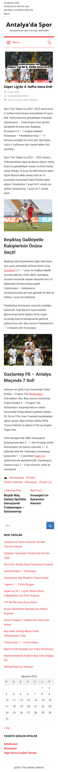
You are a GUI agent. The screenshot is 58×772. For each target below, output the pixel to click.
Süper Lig (39, 455)
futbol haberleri (14, 482)
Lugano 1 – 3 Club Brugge (19, 584)
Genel (10, 100)
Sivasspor (9, 270)
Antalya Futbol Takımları (26, 100)
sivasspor (31, 482)
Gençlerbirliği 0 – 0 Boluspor (20, 571)
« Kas (7, 728)
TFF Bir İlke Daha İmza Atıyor (20, 602)
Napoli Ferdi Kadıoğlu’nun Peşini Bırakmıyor (29, 649)
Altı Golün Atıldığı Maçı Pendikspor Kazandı (28, 564)
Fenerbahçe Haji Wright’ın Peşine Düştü (26, 577)
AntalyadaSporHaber (18, 96)
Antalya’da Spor (29, 24)
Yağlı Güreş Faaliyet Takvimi (20, 752)
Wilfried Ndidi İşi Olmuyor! (18, 666)
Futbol (31, 477)
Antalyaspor (36, 394)
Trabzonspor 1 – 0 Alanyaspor (21, 642)
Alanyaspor (10, 748)
